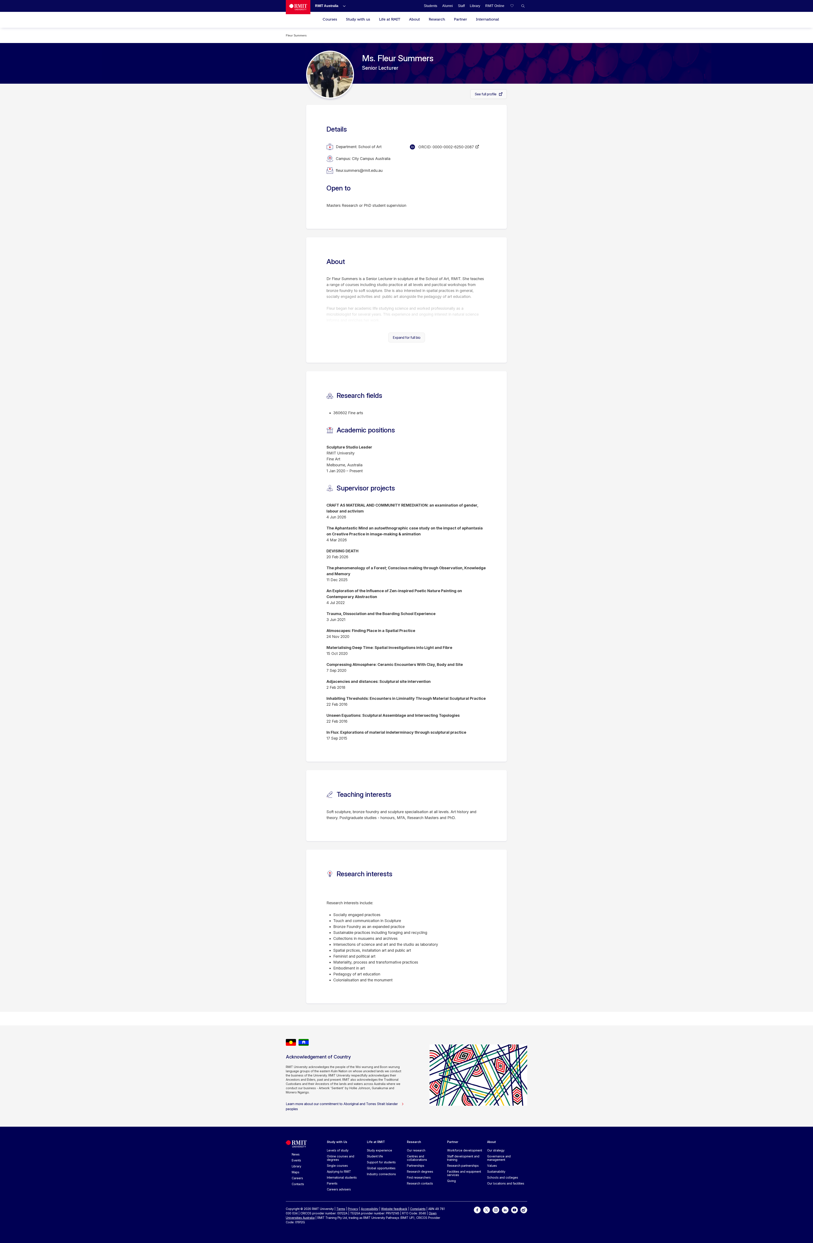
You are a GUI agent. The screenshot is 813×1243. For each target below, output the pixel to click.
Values (492, 1165)
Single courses (337, 1165)
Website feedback (394, 1209)
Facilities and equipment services (464, 1173)
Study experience (379, 1150)
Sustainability (496, 1171)
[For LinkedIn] (505, 1209)
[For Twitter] (486, 1209)
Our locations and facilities (505, 1183)
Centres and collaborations (417, 1157)
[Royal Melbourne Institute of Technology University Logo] (298, 7)
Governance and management (499, 1157)
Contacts (298, 1184)
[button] (523, 5)
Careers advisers (339, 1189)
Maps (295, 1172)
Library (296, 1166)
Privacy (353, 1209)
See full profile (486, 94)
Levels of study (337, 1150)
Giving (451, 1181)
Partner (460, 19)
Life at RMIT (389, 19)
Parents (332, 1183)
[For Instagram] (495, 1209)
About (414, 19)
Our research (416, 1150)
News (296, 1154)
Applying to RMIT (339, 1171)
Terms (340, 1209)
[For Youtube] (514, 1209)
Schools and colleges (502, 1177)
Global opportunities (381, 1168)
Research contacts (420, 1183)
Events (296, 1160)
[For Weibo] (523, 1209)
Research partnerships (463, 1165)
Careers (297, 1178)
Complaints (418, 1209)
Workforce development (464, 1150)
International (487, 19)
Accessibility (369, 1209)
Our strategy (496, 1150)
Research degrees (420, 1171)
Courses (330, 19)
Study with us (358, 19)
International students (342, 1177)
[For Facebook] (477, 1209)
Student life (375, 1156)
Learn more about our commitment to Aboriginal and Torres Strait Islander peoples (342, 1106)
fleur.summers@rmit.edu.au (359, 170)
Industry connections (381, 1174)
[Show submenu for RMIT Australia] (343, 5)
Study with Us (337, 1142)
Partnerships (415, 1165)
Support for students (381, 1162)
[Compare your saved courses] (514, 6)
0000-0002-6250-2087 (453, 147)
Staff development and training (463, 1157)
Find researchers (419, 1177)
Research (437, 19)
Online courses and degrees (340, 1157)
